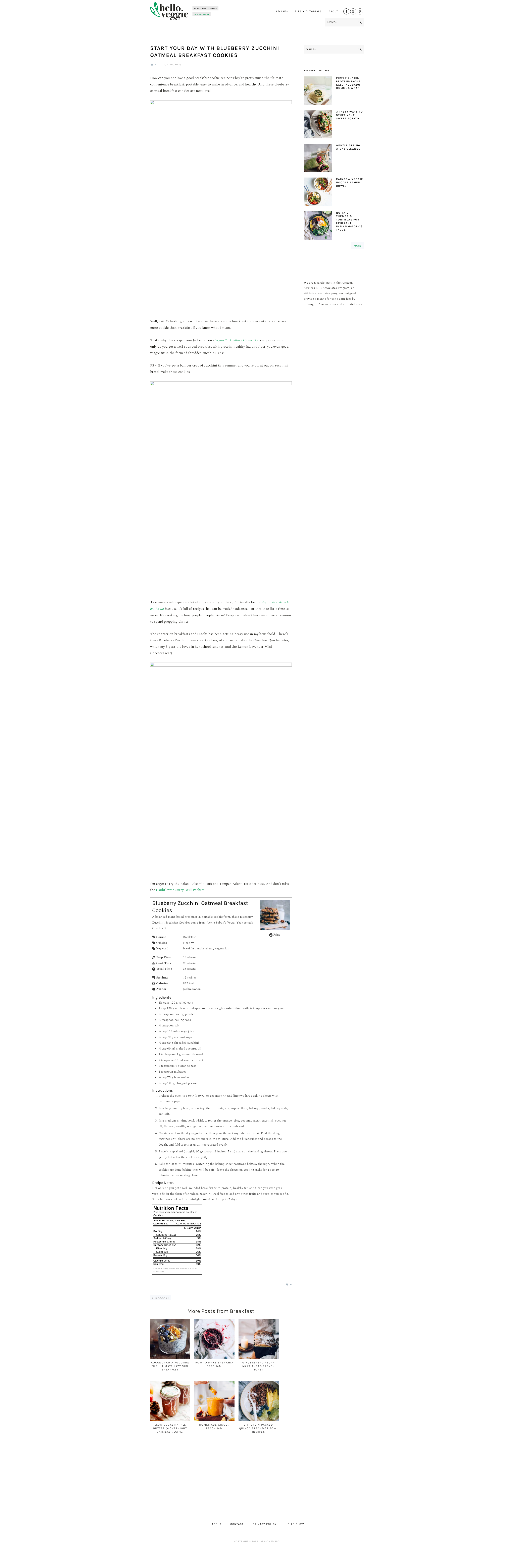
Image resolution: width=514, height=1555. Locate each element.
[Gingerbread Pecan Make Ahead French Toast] (259, 1358)
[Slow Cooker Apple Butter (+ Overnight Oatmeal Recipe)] (170, 1420)
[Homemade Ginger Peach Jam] (214, 1420)
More (357, 245)
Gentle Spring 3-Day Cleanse (348, 147)
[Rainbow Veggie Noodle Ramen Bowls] (318, 193)
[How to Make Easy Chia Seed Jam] (214, 1358)
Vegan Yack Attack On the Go (236, 340)
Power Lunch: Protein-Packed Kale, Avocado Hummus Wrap (349, 83)
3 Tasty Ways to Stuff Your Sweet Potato (349, 115)
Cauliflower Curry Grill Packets (180, 890)
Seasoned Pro (270, 1541)
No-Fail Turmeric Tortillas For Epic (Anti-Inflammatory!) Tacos (349, 221)
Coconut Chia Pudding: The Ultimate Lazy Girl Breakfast (170, 1366)
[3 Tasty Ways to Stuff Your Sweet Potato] (318, 125)
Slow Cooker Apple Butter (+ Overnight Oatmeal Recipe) (170, 1428)
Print (276, 935)
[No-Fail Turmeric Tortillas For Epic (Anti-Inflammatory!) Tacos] (318, 226)
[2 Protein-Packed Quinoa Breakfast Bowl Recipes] (259, 1420)
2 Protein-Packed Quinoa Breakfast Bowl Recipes (258, 1428)
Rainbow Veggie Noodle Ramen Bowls (349, 182)
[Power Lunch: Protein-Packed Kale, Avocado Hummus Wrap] (318, 91)
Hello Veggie (184, 11)
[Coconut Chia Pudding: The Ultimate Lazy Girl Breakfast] (170, 1358)
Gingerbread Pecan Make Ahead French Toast (258, 1366)
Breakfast (160, 1297)
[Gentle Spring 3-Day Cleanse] (318, 159)
